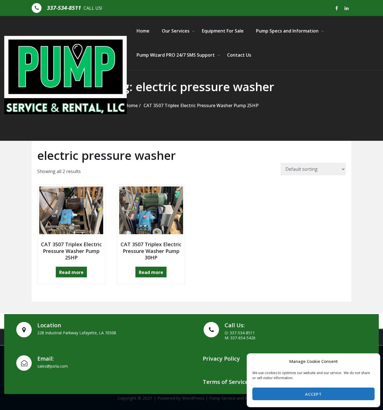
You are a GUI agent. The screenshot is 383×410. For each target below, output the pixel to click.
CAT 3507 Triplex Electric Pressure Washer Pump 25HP (201, 105)
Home (143, 31)
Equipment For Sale (223, 31)
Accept (313, 394)
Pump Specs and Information (287, 31)
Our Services (176, 31)
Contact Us (239, 55)
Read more (71, 272)
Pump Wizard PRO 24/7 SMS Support (176, 55)
